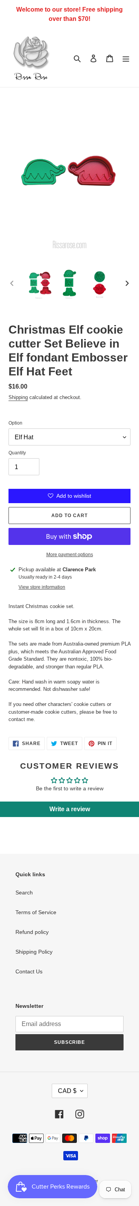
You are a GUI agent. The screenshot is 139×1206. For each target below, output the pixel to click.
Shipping (18, 397)
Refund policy (32, 932)
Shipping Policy (34, 952)
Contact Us (28, 971)
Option (15, 423)
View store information (42, 587)
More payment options (69, 554)
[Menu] (126, 58)
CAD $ (67, 1091)
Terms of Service (35, 912)
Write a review (69, 809)
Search (24, 892)
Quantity (17, 453)
